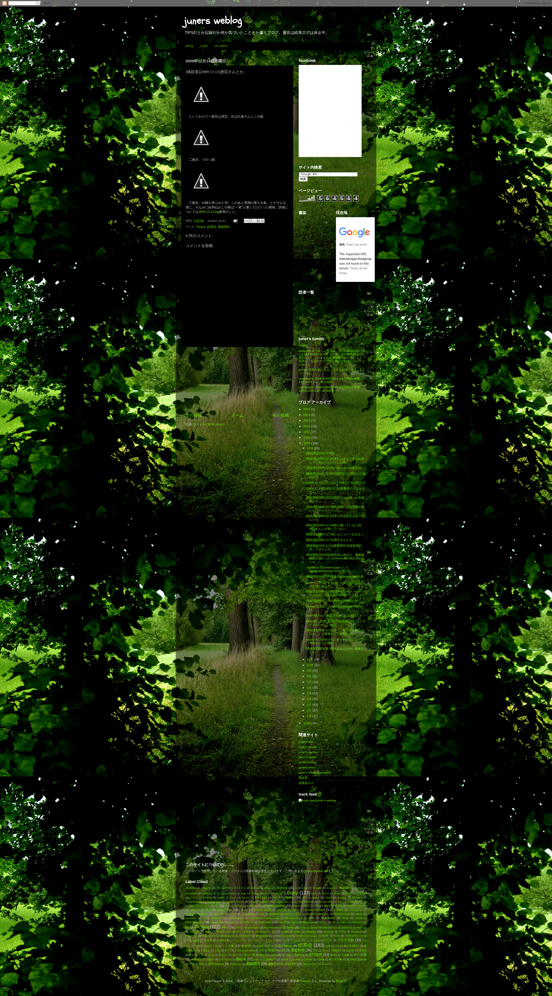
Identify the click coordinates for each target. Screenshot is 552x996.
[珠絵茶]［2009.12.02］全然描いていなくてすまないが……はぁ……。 (335, 623)
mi (203, 918)
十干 (200, 955)
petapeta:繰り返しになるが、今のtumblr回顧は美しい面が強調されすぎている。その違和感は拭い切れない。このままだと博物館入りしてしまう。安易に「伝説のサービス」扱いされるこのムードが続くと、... (332, 357)
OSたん (323, 922)
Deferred (277, 893)
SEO (334, 927)
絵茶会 (211, 226)
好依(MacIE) (276, 950)
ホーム (237, 415)
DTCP (348, 893)
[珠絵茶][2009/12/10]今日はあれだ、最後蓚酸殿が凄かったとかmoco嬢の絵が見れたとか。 (335, 558)
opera (294, 922)
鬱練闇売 (253, 964)
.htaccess (190, 887)
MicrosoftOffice (236, 918)
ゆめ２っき (210, 945)
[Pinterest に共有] (262, 221)
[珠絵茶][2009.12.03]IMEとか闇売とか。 (333, 600)
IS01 (306, 905)
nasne (232, 922)
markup (297, 914)
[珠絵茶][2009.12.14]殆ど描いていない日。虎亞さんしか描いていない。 (335, 527)
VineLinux (191, 935)
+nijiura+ (206, 887)
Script (303, 927)
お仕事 (208, 940)
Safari (290, 927)
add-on (255, 887)
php (187, 927)
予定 (191, 964)
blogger (317, 887)
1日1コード (239, 887)
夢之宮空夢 (335, 959)
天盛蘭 (345, 955)
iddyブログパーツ (199, 905)
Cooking (254, 893)
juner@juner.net (317, 871)
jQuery (244, 910)
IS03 (316, 905)
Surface (220, 931)
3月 (309, 704)
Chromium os (209, 893)
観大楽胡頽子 (351, 945)
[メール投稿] (235, 220)
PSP (237, 927)
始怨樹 (350, 950)
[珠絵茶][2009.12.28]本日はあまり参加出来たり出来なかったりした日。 (335, 460)
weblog (189, 46)
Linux (233, 914)
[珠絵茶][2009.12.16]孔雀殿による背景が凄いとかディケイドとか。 (335, 508)
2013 (307, 420)
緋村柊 (308, 959)
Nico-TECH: (247, 922)
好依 (261, 950)
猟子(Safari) (216, 964)
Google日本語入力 (283, 901)
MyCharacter (194, 922)
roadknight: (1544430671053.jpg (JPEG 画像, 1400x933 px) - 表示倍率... (330, 380)
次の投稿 (193, 415)
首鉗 (191, 955)
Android (282, 887)
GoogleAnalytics (193, 901)
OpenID (283, 922)
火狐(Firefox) (283, 945)
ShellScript (346, 927)
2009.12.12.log (209, 212)
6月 (309, 687)
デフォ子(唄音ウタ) (275, 940)
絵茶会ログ (306, 783)
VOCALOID (208, 935)
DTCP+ (194, 897)
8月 (309, 676)
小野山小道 (248, 955)
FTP (304, 897)
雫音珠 (363, 950)
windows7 (245, 935)
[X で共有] (254, 221)
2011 (307, 432)
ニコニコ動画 (313, 940)
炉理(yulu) (236, 964)
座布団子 (336, 950)
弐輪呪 (210, 959)
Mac (261, 914)
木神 (364, 959)
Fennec (246, 897)
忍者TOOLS (225, 959)
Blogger (341, 981)
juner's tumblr (308, 747)
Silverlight (362, 927)
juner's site (306, 741)
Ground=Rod (305, 901)
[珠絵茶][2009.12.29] (320, 453)
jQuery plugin (262, 909)
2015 (307, 409)
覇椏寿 (241, 959)
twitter (297, 931)
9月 (309, 670)
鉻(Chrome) (310, 964)
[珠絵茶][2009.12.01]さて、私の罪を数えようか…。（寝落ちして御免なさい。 (335, 632)
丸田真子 (205, 950)
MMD (311, 918)
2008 (307, 723)
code (243, 893)
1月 (309, 716)
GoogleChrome (235, 901)
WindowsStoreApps (306, 936)
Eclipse (207, 897)
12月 (310, 448)
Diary (292, 892)
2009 (307, 443)
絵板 (328, 946)
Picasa (200, 226)
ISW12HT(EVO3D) (357, 906)
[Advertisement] (237, 380)
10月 (310, 665)
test (248, 931)
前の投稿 (281, 415)
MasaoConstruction (317, 914)
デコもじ (256, 940)
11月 (310, 659)
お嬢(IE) (221, 940)
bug (360, 887)
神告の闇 (276, 955)
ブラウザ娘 (345, 940)
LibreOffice (219, 914)
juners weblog (213, 20)
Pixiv (225, 927)
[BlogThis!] (250, 221)
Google (342, 897)
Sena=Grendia (319, 927)
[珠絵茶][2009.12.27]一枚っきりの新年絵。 (335, 468)
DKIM (314, 893)
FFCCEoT (261, 897)
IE (216, 905)
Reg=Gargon (251, 927)
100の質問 (222, 888)
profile (204, 46)
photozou (357, 922)
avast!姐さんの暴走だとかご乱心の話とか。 (335, 615)
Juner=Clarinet (315, 909)
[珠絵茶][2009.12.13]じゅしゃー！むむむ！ (335, 534)
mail (286, 914)
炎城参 (259, 946)
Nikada (305, 981)
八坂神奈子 (269, 959)
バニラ (328, 940)
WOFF (325, 935)
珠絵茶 (303, 777)
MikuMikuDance (293, 918)
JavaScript (225, 909)
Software (194, 931)
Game (315, 897)
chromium (191, 893)
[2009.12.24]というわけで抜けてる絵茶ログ (335, 482)
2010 (307, 437)
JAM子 (194, 910)
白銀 (256, 959)
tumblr (285, 931)
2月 (309, 710)
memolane (190, 918)
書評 (235, 955)
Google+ (357, 897)
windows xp (227, 935)
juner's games (308, 752)
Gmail (328, 897)
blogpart (330, 888)
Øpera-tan (308, 922)
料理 (201, 964)
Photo (303, 345)
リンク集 (228, 945)
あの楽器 (194, 940)
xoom (337, 935)
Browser (345, 887)
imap (263, 906)
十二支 (211, 955)
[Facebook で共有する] (258, 221)
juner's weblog (326, 800)
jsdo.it (295, 910)
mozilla (358, 918)
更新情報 (298, 950)
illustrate (252, 905)
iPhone (295, 906)
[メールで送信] (246, 221)
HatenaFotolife (324, 901)
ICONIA (362, 901)
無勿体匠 (352, 959)
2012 (307, 426)
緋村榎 (285, 959)
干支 (337, 946)
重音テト (223, 955)
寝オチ (263, 955)
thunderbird (261, 931)
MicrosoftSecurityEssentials (264, 918)
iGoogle (238, 906)
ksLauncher (356, 910)
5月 (309, 693)
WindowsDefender (282, 936)
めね (197, 945)
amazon (268, 888)
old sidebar (220, 46)
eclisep (221, 897)
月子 (227, 950)
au (296, 887)
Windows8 (262, 935)
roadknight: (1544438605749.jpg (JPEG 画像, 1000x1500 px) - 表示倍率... (330, 389)
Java (208, 909)
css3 (266, 893)
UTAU (342, 931)
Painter (343, 922)
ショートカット (239, 940)
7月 (309, 682)
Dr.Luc (325, 893)
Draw (337, 893)
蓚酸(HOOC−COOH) (282, 964)
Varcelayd (356, 931)
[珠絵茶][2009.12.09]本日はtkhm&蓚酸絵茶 (335, 576)
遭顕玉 (333, 955)
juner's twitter (308, 757)
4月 (309, 699)
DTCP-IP (361, 893)
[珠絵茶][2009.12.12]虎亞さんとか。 (330, 540)
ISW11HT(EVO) (333, 905)
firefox (289, 897)
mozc (345, 918)
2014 (307, 414)
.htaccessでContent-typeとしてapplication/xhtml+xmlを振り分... (329, 569)
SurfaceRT (235, 931)
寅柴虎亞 (224, 226)
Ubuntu (311, 931)
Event (233, 897)
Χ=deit (324, 964)
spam (208, 931)
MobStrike (328, 918)
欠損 (217, 950)
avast (305, 888)
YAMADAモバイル (356, 935)
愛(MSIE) (246, 945)
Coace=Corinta (228, 893)
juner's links (307, 767)
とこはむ (296, 940)
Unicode (329, 931)
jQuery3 (282, 910)
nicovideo (264, 922)
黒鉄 (324, 950)
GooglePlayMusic (259, 901)
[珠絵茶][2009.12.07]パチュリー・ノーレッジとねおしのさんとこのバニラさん (335, 593)
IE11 (227, 906)
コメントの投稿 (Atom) (208, 424)
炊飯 (288, 955)
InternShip (278, 905)
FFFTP (276, 897)
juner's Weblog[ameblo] (315, 772)
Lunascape (247, 914)
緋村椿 (296, 959)
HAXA (340, 901)
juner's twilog (307, 762)
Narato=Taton (217, 922)
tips (274, 931)
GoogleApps (214, 901)
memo (358, 914)
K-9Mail (338, 909)
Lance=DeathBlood (196, 914)
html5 (350, 901)
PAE (333, 922)
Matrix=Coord (342, 914)
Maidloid (274, 914)
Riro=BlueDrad (273, 927)
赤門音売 (315, 955)
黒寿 (315, 950)
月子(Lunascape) (244, 950)
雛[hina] (299, 955)
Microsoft (216, 918)
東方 (356, 955)
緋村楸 (321, 959)
